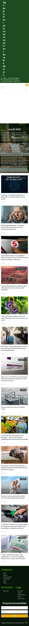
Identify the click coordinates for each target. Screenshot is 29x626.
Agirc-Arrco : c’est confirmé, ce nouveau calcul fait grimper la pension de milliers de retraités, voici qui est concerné (14, 378)
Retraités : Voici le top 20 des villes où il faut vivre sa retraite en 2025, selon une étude (13, 497)
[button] (27, 85)
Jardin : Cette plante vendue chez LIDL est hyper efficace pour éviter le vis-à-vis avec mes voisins (14, 318)
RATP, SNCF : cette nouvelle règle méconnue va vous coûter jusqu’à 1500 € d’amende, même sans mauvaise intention (14, 348)
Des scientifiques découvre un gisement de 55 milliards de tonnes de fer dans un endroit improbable (14, 288)
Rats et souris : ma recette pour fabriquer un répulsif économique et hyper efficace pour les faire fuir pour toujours (14, 467)
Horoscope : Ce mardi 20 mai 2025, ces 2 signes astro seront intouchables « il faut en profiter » (13, 197)
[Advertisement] (14, 108)
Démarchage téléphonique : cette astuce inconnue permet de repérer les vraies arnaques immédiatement (12, 227)
